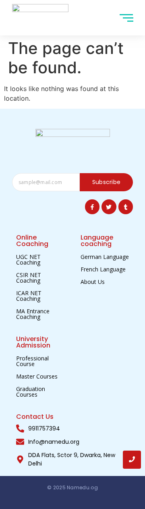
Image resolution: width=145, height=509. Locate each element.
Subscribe (106, 182)
